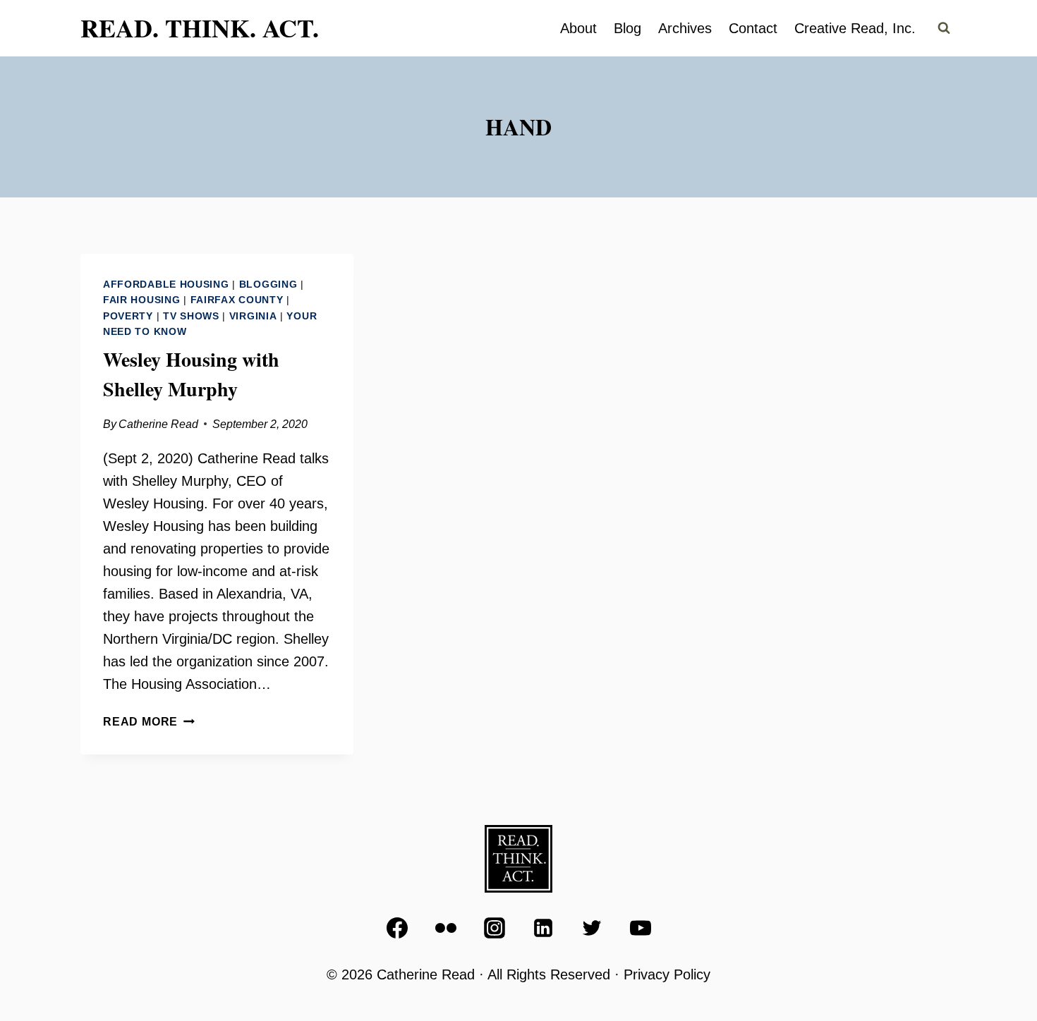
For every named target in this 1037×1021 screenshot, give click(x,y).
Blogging (268, 284)
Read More (149, 722)
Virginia (253, 316)
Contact (753, 28)
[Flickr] (446, 928)
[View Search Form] (944, 28)
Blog (627, 28)
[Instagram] (494, 928)
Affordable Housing (166, 284)
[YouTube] (640, 928)
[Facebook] (397, 928)
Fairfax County (237, 299)
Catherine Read (158, 424)
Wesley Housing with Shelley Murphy (191, 374)
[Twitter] (592, 928)
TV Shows (191, 316)
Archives (685, 28)
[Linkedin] (543, 928)
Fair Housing (141, 299)
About (578, 28)
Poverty (128, 316)
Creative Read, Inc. (855, 28)
